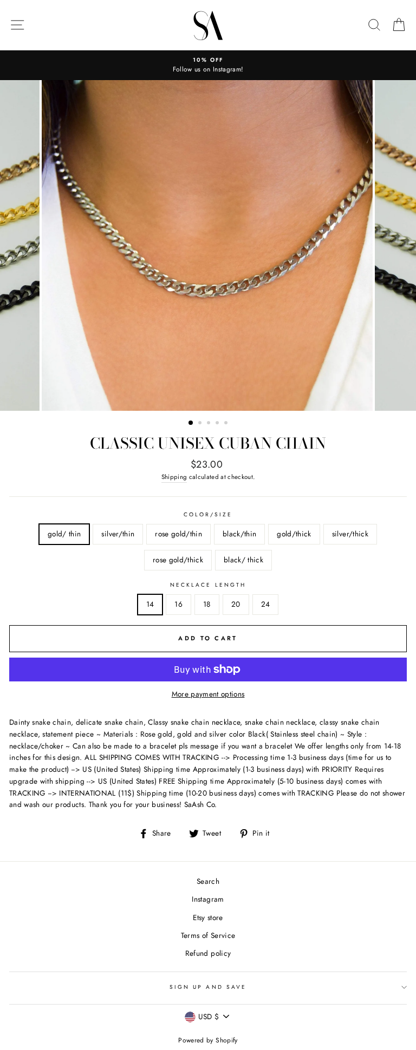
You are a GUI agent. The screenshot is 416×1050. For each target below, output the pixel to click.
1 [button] (191, 423)
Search (208, 881)
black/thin (239, 533)
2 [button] (201, 423)
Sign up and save (208, 987)
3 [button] (209, 423)
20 (235, 604)
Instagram (208, 899)
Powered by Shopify (207, 1040)
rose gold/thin (178, 533)
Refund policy (208, 953)
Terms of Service (208, 935)
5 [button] (227, 423)
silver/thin (117, 533)
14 (150, 604)
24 (265, 604)
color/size (208, 514)
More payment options (208, 693)
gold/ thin (64, 533)
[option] (208, 65)
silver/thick (350, 533)
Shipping (174, 476)
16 (178, 604)
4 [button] (218, 423)
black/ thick (243, 559)
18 (207, 604)
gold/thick (294, 533)
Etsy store (208, 917)
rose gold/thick (178, 559)
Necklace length (208, 585)
